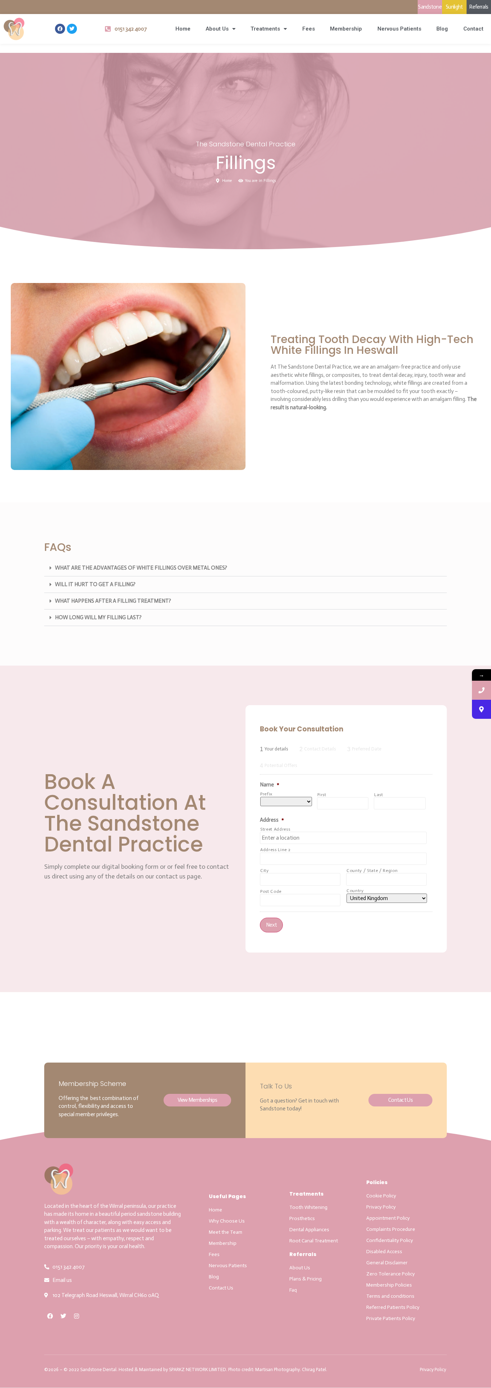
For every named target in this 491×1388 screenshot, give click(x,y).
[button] (245, 568)
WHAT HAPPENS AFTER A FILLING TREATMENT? (113, 601)
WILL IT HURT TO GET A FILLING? (95, 584)
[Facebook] (60, 29)
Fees (308, 29)
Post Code (270, 891)
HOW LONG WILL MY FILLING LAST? (98, 617)
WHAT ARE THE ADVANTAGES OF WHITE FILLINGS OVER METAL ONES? (141, 568)
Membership (346, 29)
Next (271, 925)
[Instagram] (76, 1316)
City (264, 870)
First (321, 795)
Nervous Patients (399, 29)
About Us (217, 29)
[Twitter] (72, 29)
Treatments (265, 29)
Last (378, 795)
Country (355, 891)
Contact (473, 29)
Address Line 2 (275, 850)
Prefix (266, 794)
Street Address (275, 829)
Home (183, 29)
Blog (442, 29)
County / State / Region (372, 870)
